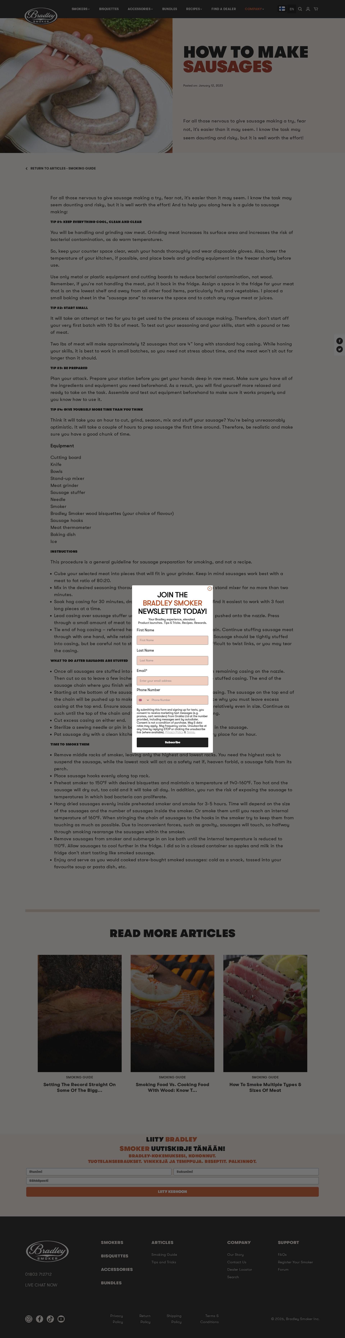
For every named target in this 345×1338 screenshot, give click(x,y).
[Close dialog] (209, 588)
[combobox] (143, 700)
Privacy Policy (174, 732)
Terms (190, 732)
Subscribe (172, 742)
